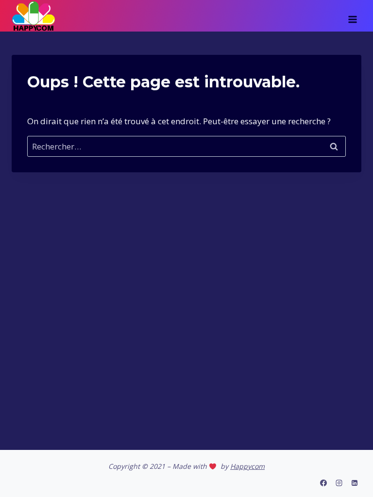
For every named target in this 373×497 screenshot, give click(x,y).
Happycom (247, 466)
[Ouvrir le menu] (352, 16)
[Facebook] (323, 483)
